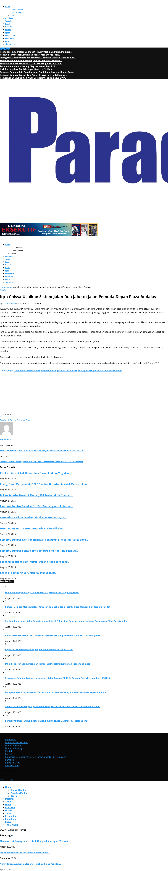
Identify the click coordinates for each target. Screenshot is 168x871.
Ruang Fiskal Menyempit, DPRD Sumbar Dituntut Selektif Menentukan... (38, 57)
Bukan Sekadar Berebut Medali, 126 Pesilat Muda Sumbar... (31, 60)
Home (7, 7)
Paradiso (9, 759)
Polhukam (9, 38)
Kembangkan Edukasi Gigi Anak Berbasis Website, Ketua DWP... (33, 77)
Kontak (13, 15)
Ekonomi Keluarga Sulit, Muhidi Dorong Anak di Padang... (35, 561)
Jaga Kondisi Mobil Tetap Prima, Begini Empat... (25, 852)
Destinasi (9, 18)
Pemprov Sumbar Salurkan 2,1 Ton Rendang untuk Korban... (31, 63)
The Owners (10, 44)
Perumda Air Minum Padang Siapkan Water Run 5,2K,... (28, 66)
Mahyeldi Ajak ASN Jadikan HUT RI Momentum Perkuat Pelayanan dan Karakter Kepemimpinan (55, 692)
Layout (8, 754)
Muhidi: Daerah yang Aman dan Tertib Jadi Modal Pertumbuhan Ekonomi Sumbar (47, 663)
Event (7, 24)
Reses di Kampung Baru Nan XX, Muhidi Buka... (28, 572)
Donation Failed (13, 745)
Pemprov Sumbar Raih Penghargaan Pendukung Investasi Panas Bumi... (37, 72)
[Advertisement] (79, 394)
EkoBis (8, 30)
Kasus (7, 41)
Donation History (13, 748)
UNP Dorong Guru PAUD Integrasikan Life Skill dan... (27, 69)
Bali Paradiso (9, 303)
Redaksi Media (16, 9)
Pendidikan (10, 35)
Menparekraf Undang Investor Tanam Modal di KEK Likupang (35, 756)
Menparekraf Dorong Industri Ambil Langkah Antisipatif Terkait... (35, 841)
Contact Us (10, 739)
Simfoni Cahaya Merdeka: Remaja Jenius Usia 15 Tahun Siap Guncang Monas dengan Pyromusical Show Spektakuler (66, 621)
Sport (7, 33)
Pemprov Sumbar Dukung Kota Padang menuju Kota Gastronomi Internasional (46, 720)
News (9, 287)
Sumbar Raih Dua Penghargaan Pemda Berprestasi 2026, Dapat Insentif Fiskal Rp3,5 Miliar (52, 706)
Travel (8, 21)
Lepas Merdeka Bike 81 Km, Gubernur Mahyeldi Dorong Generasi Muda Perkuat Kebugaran (53, 635)
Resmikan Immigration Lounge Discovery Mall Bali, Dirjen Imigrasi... (36, 51)
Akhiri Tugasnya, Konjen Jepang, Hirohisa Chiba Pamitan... (30, 863)
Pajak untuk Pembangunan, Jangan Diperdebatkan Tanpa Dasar (39, 649)
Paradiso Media (16, 12)
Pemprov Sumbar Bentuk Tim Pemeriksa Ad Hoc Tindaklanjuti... (33, 75)
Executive (9, 27)
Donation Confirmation (16, 742)
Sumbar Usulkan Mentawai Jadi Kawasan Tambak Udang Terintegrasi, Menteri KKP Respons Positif (57, 606)
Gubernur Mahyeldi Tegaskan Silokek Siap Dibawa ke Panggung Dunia (42, 592)
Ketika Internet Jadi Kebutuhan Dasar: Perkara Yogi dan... (30, 54)
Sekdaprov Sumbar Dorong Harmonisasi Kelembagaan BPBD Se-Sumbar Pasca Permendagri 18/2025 (57, 678)
